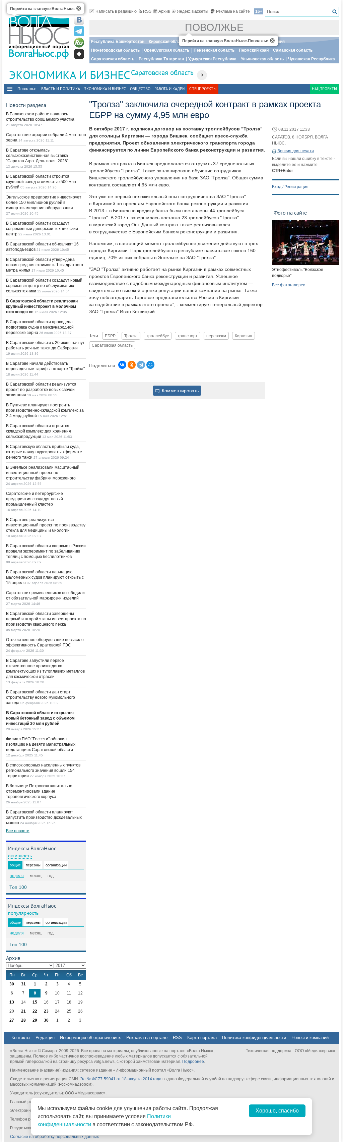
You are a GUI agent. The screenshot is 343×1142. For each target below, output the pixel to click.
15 (34, 1002)
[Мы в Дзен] (79, 54)
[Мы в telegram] (79, 31)
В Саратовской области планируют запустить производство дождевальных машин (44, 817)
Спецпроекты (202, 88)
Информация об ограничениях (90, 1037)
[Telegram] (141, 365)
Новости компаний (310, 1037)
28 (23, 1020)
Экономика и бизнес (105, 88)
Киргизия (243, 336)
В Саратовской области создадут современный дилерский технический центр (42, 228)
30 (11, 984)
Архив (164, 11)
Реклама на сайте (233, 11)
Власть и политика (60, 88)
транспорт (188, 336)
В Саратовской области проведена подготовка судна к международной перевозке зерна (40, 327)
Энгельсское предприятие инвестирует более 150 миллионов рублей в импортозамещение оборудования (43, 202)
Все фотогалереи (288, 285)
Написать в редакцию (116, 11)
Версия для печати (295, 151)
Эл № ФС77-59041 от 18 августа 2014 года (120, 1079)
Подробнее (193, 1061)
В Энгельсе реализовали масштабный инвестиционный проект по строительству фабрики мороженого (42, 472)
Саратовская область (112, 59)
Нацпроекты (324, 88)
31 (23, 984)
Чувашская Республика (311, 59)
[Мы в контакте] (79, 20)
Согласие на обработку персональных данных (54, 1136)
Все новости (17, 831)
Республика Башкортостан (117, 41)
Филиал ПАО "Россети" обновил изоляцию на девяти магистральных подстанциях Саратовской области (40, 744)
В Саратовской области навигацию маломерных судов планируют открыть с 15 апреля (45, 577)
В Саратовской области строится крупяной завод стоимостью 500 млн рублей (41, 181)
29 (34, 1020)
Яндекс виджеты (192, 11)
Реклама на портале (146, 1037)
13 (11, 1002)
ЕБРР (110, 336)
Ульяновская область (262, 59)
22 (34, 1011)
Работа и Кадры (169, 88)
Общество (140, 88)
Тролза (131, 336)
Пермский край (254, 50)
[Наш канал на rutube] (79, 43)
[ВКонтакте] (122, 365)
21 (23, 1011)
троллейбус (157, 336)
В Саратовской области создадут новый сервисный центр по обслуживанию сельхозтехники (44, 285)
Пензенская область (214, 50)
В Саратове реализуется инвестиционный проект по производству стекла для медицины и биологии (45, 525)
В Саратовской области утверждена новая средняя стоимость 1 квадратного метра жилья (44, 265)
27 (11, 1020)
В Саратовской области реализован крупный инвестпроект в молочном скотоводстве (42, 306)
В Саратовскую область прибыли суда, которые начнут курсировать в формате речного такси (44, 452)
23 (46, 1011)
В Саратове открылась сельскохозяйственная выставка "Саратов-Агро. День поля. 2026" (37, 155)
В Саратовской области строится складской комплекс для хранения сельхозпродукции (38, 431)
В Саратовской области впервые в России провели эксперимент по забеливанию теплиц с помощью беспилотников (46, 551)
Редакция (45, 1037)
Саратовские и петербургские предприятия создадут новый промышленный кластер (34, 499)
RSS (147, 11)
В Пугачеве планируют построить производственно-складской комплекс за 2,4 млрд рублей (45, 410)
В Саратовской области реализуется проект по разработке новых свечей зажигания (41, 389)
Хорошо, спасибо (277, 1111)
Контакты (20, 1037)
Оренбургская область (166, 50)
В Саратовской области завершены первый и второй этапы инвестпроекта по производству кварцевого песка (46, 619)
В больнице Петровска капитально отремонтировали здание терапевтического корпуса (39, 791)
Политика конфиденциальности (254, 1037)
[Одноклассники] (132, 365)
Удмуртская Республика (212, 59)
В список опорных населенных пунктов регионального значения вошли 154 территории (43, 770)
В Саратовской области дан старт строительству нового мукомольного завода (40, 697)
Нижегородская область (115, 50)
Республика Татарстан (161, 59)
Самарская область (293, 50)
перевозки (216, 336)
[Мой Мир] (150, 365)
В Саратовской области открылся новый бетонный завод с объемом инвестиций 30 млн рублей (40, 718)
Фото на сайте (290, 212)
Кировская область (168, 41)
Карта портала (202, 1037)
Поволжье (214, 27)
